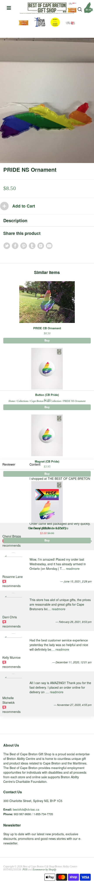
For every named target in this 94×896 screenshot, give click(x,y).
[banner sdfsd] (47, 8)
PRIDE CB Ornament (47, 328)
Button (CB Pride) (47, 395)
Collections (22, 401)
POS (25, 869)
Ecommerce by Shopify (44, 869)
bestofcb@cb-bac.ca (26, 809)
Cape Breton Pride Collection (45, 401)
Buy (47, 340)
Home (12, 401)
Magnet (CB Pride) (47, 461)
